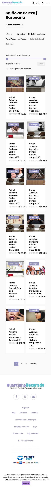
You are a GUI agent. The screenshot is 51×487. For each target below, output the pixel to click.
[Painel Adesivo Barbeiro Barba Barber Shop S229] (35, 222)
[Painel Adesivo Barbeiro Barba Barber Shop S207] (15, 176)
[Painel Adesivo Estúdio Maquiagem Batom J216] (15, 315)
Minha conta (18, 434)
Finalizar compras (21, 427)
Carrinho (23, 413)
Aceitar (26, 483)
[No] (48, 479)
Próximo (33, 364)
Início (8, 34)
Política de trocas (25, 441)
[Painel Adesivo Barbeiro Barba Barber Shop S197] (35, 83)
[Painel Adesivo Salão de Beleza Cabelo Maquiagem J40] (35, 315)
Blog (13, 413)
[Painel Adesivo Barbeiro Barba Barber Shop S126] (15, 83)
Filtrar (41, 64)
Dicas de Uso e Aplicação (25, 420)
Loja (35, 427)
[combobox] (15, 24)
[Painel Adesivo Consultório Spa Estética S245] (15, 269)
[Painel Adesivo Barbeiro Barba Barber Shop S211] (35, 176)
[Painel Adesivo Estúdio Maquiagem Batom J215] (35, 269)
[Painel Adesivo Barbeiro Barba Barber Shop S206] (35, 130)
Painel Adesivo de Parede (16, 39)
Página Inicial (32, 434)
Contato (34, 413)
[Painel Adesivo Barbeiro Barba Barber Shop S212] (15, 222)
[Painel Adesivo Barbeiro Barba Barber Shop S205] (15, 130)
